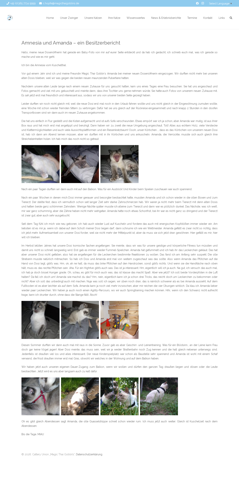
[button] (80, 18)
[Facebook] (197, 3)
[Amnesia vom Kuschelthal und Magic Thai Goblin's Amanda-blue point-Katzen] (40, 164)
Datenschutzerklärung (89, 454)
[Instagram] (202, 3)
